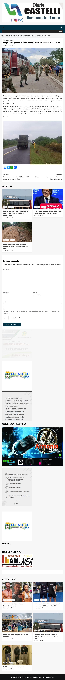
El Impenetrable (43, 600)
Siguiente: (48, 177)
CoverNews (41, 677)
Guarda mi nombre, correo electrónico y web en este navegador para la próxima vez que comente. (31, 312)
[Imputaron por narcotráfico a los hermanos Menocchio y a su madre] (17, 592)
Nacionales (43, 207)
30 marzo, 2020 (8, 45)
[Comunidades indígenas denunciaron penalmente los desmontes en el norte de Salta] (17, 232)
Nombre (6, 292)
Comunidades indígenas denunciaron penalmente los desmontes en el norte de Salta (16, 246)
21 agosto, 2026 (7, 217)
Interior (11, 40)
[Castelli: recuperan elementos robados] (17, 655)
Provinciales (12, 600)
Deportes (37, 600)
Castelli (5, 207)
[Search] (61, 27)
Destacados (6, 40)
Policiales (10, 662)
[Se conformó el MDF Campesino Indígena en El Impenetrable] (17, 622)
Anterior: (16, 177)
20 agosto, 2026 (7, 250)
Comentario (7, 269)
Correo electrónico (37, 293)
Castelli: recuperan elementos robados (13, 667)
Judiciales (6, 600)
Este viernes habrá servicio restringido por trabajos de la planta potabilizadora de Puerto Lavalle (16, 213)
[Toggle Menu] (60, 31)
